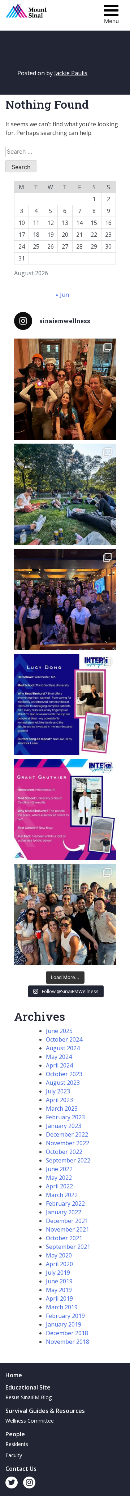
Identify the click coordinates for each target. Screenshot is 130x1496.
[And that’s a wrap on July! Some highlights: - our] (65, 914)
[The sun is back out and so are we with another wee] (65, 704)
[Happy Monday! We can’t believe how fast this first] (65, 809)
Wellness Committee (29, 1420)
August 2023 (63, 1083)
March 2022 (62, 1195)
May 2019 (59, 1290)
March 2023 (62, 1108)
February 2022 (65, 1203)
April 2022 (59, 1186)
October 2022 (64, 1152)
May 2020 (59, 1255)
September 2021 (68, 1247)
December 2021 (67, 1221)
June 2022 (59, 1169)
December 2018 (67, 1333)
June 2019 (59, 1281)
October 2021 (64, 1238)
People (15, 1434)
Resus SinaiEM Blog (28, 1397)
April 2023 (59, 1100)
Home (13, 1375)
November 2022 (67, 1143)
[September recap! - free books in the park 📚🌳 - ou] (65, 494)
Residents (16, 1444)
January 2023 (63, 1126)
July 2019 (58, 1273)
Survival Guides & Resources (45, 1411)
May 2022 (59, 1178)
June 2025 (59, 1031)
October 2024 (64, 1039)
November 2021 (67, 1229)
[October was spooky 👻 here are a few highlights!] (65, 389)
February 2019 (65, 1316)
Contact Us (20, 1469)
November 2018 (67, 1342)
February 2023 (65, 1117)
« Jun (62, 295)
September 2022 (68, 1160)
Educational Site (28, 1387)
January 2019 (63, 1324)
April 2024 (59, 1065)
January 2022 (63, 1212)
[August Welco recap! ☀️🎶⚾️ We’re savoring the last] (65, 599)
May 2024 (59, 1057)
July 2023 (58, 1091)
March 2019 (62, 1307)
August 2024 (63, 1048)
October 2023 (64, 1074)
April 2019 (59, 1298)
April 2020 (59, 1264)
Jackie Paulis (70, 73)
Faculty (13, 1455)
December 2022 (67, 1134)
